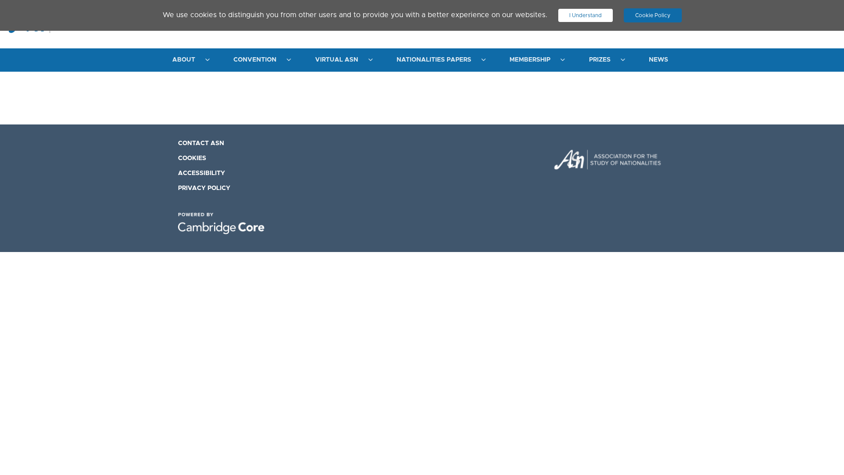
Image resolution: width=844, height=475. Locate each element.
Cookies (192, 158)
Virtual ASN (336, 60)
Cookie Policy (652, 15)
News (658, 60)
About (183, 60)
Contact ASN (201, 143)
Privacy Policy (204, 188)
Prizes (600, 60)
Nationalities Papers (434, 60)
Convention (254, 60)
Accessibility (201, 173)
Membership (529, 60)
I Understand (585, 15)
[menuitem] (188, 60)
